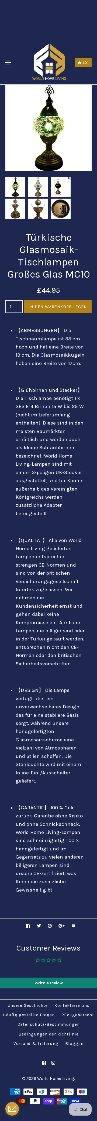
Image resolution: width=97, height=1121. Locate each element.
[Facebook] (44, 1063)
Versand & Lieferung (35, 1043)
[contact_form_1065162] (12, 1109)
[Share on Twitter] (39, 926)
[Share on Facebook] (28, 926)
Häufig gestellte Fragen (29, 1014)
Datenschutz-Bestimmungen (49, 1024)
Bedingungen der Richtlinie (49, 1034)
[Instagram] (53, 1063)
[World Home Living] (48, 63)
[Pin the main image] (50, 926)
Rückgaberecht (77, 1014)
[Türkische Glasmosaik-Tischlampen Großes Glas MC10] (48, 89)
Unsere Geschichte (28, 1005)
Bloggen (74, 1043)
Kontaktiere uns (71, 1005)
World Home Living (55, 1078)
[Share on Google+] (61, 926)
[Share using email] (73, 926)
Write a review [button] (48, 982)
